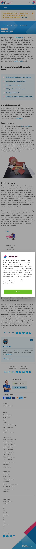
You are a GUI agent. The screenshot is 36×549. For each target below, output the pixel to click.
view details (6, 275)
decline (16, 273)
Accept (18, 292)
